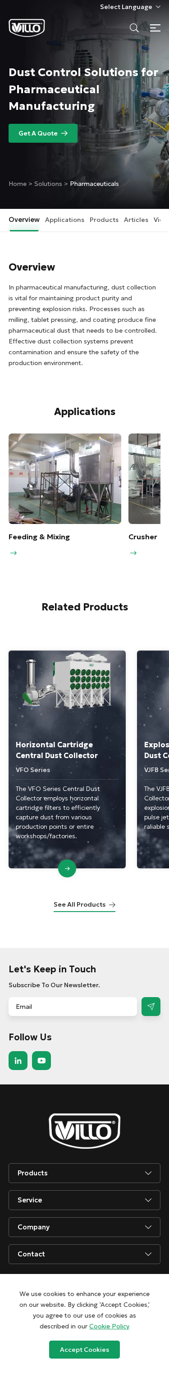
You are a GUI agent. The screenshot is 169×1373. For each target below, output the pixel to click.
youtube (41, 1060)
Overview (24, 219)
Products (104, 220)
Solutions (48, 184)
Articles (136, 220)
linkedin (18, 1060)
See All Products (79, 904)
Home (18, 184)
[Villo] (27, 28)
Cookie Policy (109, 1326)
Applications (64, 220)
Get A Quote (38, 133)
